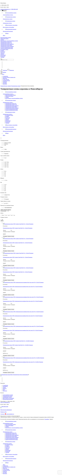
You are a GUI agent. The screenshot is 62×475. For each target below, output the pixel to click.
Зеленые (2, 53)
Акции (4, 387)
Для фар (2, 39)
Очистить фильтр (7, 209)
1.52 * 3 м (6, 165)
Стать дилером (6, 79)
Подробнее (47, 419)
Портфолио (5, 386)
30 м (5, 171)
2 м (5, 176)
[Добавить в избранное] (3, 252)
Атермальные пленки (7, 397)
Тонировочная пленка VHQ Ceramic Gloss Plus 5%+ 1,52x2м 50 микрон (17, 228)
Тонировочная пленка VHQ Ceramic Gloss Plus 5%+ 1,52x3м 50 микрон (17, 242)
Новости (4, 388)
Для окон (2, 57)
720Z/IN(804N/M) (8, 207)
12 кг (5, 184)
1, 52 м (5, 180)
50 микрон (6, 199)
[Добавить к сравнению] (4, 252)
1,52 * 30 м (6, 162)
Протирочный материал (8, 399)
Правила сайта (3, 411)
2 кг (5, 185)
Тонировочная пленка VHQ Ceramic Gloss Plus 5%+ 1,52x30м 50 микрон (18, 345)
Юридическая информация (6, 409)
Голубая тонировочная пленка (6, 47)
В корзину (5, 236)
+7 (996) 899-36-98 (14, 9)
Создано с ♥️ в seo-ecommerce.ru (7, 414)
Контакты (5, 83)
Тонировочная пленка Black (6, 45)
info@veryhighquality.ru (5, 9)
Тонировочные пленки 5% (5, 41)
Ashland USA (7, 194)
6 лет (5, 157)
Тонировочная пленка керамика (7, 46)
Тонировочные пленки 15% (6, 42)
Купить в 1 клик (11, 236)
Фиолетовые (3, 55)
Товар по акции (7, 142)
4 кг (5, 188)
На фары (2, 50)
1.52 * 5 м (6, 163)
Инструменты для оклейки (8, 398)
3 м (5, 174)
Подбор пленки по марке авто (9, 77)
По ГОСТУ (2, 51)
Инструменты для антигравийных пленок (9, 40)
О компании (5, 76)
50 (2, 219)
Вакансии (5, 78)
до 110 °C (6, 203)
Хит (5, 145)
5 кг (5, 189)
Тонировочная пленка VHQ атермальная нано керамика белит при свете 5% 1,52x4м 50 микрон (23, 315)
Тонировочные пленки (7, 396)
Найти (2, 220)
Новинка (6, 143)
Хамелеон (2, 52)
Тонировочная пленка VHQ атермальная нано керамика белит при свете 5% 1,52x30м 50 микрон (23, 361)
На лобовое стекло (4, 49)
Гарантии (5, 81)
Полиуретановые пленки (5, 37)
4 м (5, 173)
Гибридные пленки (4, 38)
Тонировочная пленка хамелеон (7, 44)
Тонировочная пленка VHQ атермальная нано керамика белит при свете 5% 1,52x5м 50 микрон (23, 330)
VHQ (5, 149)
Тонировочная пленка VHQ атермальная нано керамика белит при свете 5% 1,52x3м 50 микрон (23, 301)
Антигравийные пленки (8, 394)
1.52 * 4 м (6, 164)
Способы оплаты (6, 80)
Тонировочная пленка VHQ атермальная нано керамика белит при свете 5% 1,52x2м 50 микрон (23, 286)
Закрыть (51, 419)
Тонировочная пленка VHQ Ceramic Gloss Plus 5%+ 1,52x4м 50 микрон (17, 257)
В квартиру (2, 56)
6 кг (5, 190)
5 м (5, 172)
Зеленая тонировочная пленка (6, 48)
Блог (4, 389)
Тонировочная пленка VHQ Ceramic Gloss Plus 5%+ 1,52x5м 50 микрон (17, 271)
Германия (6, 153)
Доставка (5, 82)
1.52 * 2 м (6, 166)
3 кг (5, 187)
